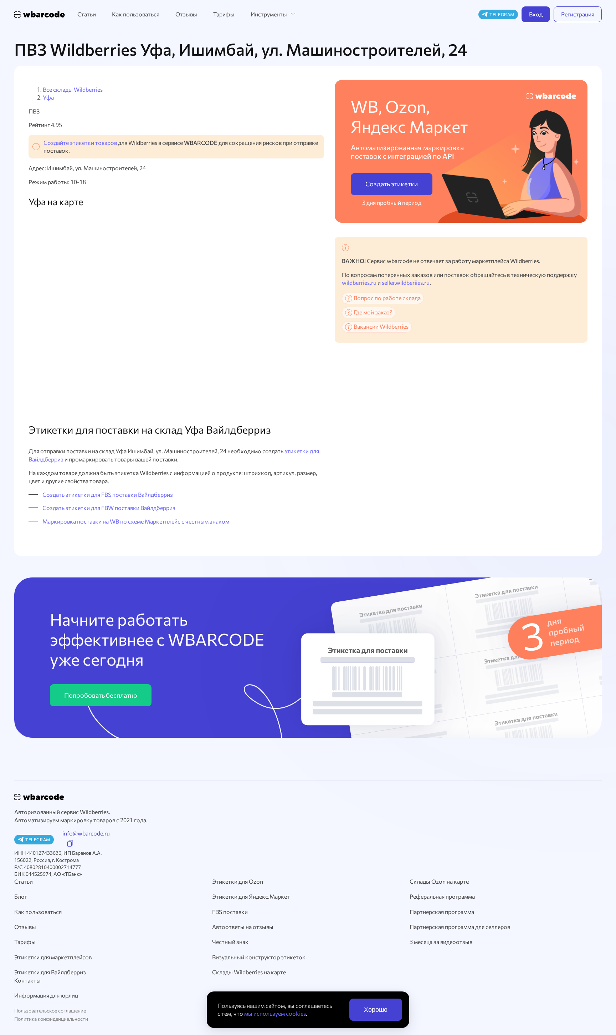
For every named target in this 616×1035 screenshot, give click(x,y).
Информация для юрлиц (46, 995)
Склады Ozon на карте (439, 881)
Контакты (27, 980)
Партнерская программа (442, 911)
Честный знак (230, 941)
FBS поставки (230, 911)
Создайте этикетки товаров (80, 142)
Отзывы (186, 14)
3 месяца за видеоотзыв (441, 941)
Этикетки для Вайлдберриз (50, 972)
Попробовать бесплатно (100, 695)
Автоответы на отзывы (242, 926)
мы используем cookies (275, 1013)
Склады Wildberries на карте (249, 972)
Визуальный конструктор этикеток (259, 957)
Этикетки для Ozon (237, 881)
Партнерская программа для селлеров (460, 926)
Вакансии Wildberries (381, 326)
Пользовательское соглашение (50, 1011)
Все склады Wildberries (73, 89)
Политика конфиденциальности (51, 1019)
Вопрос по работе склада (387, 297)
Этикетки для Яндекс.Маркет (251, 896)
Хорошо (375, 1009)
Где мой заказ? (373, 312)
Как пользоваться (135, 14)
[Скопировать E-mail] (70, 843)
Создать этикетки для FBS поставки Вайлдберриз (107, 494)
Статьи (86, 14)
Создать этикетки (391, 184)
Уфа (48, 97)
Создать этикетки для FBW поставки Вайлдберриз (108, 507)
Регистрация (577, 14)
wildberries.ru (359, 282)
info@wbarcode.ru (86, 833)
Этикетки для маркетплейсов (53, 957)
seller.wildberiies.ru (406, 282)
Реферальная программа (442, 896)
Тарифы (224, 14)
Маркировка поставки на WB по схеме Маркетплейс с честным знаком (135, 521)
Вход (536, 14)
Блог (20, 896)
